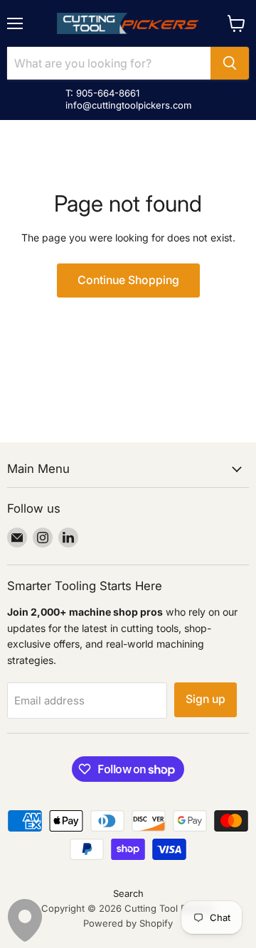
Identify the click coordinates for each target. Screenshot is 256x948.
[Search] (229, 63)
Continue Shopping (128, 280)
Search (128, 893)
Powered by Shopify (128, 923)
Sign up (205, 699)
